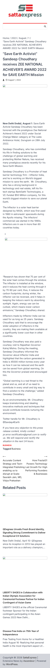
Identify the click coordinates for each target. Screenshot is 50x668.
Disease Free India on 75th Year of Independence (21, 633)
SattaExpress (30, 657)
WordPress (12, 664)
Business (7, 445)
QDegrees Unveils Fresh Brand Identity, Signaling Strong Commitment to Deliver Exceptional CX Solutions (24, 532)
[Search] (45, 26)
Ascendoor (29, 660)
